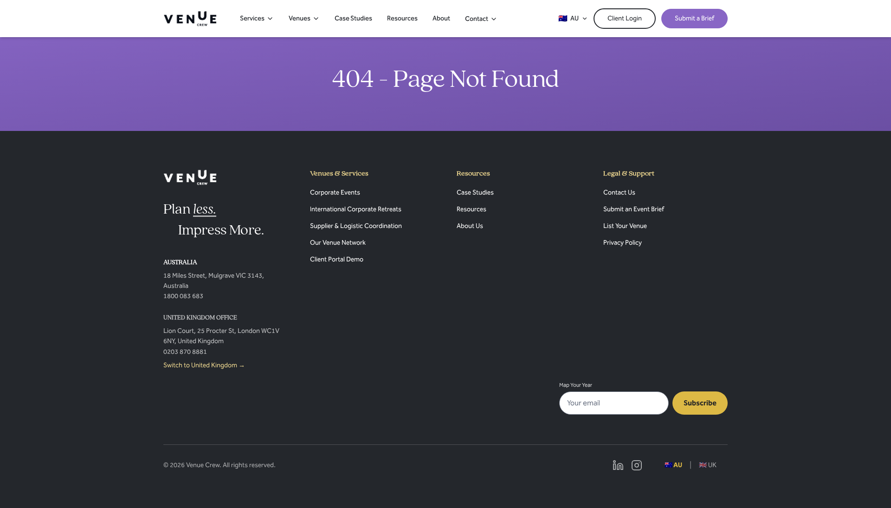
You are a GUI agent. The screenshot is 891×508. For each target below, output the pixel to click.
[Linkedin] (618, 465)
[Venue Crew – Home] (190, 18)
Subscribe (700, 402)
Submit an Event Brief (633, 209)
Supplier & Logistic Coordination (356, 226)
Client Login (624, 18)
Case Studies (353, 18)
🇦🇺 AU (673, 465)
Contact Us (619, 192)
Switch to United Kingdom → (204, 365)
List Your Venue (625, 226)
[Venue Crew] (190, 177)
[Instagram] (636, 465)
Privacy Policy (622, 243)
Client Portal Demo (336, 259)
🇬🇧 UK (708, 465)
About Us (470, 226)
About (441, 18)
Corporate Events (335, 192)
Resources (402, 18)
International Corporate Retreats (355, 209)
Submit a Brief (694, 18)
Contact (476, 19)
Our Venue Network (338, 243)
